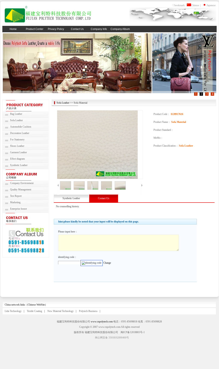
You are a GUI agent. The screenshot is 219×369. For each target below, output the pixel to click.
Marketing (15, 202)
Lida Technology (13, 311)
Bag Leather (16, 113)
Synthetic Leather (19, 165)
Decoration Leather (19, 133)
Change (107, 262)
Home (13, 29)
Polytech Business (88, 311)
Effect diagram (17, 158)
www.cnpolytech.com (102, 321)
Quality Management (20, 189)
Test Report (16, 195)
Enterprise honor (18, 208)
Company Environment (22, 183)
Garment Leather (18, 152)
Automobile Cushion (20, 126)
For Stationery (17, 139)
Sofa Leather (16, 120)
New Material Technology (60, 311)
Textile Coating (34, 311)
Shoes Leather (17, 145)
